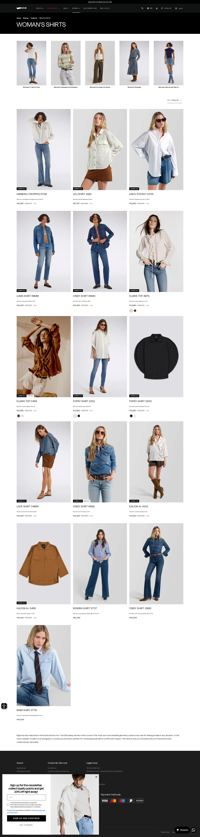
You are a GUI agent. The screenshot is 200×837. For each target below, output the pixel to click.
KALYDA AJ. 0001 (138, 506)
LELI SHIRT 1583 (82, 194)
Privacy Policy (165, 832)
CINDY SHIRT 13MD (140, 608)
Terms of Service (93, 768)
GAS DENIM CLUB (90, 8)
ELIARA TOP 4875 (139, 296)
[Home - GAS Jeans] (22, 8)
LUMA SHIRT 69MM (28, 296)
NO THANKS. (26, 825)
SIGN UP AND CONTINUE (26, 818)
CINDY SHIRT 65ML (84, 506)
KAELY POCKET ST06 (141, 194)
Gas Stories (21, 768)
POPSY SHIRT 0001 (84, 401)
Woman (75, 8)
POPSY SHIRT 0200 (140, 401)
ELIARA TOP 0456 (27, 401)
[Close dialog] (96, 777)
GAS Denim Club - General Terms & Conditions (105, 771)
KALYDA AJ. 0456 (26, 608)
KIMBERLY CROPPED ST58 (32, 194)
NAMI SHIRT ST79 (27, 710)
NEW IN (39, 8)
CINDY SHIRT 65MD (84, 296)
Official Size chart (23, 771)
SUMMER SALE (52, 8)
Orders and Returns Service (58, 771)
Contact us (52, 768)
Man (65, 8)
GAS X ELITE (105, 8)
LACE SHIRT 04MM (28, 506)
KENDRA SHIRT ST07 (85, 608)
